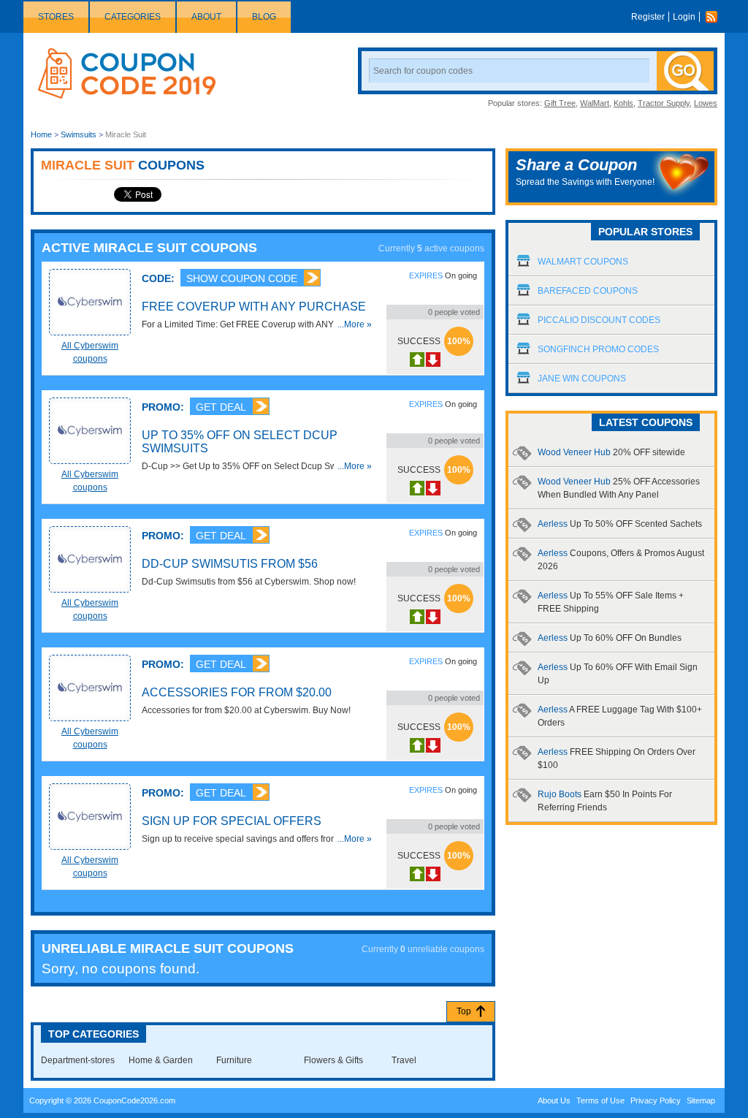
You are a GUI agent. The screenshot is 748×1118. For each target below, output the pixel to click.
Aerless (620, 524)
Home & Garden (161, 1060)
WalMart (594, 103)
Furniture (234, 1060)
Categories (132, 17)
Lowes (705, 103)
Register (648, 17)
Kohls (623, 103)
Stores (56, 17)
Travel (404, 1060)
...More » (354, 324)
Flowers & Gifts (333, 1060)
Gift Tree (560, 103)
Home (41, 134)
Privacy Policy (655, 1100)
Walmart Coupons (583, 261)
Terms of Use (600, 1100)
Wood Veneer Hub (611, 452)
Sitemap (701, 1100)
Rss (715, 17)
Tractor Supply (664, 103)
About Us (554, 1100)
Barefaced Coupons (588, 291)
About (206, 17)
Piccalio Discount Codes (599, 320)
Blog (264, 17)
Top (464, 1011)
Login (684, 17)
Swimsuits (78, 134)
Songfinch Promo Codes (598, 349)
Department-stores (78, 1060)
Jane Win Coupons (582, 378)
